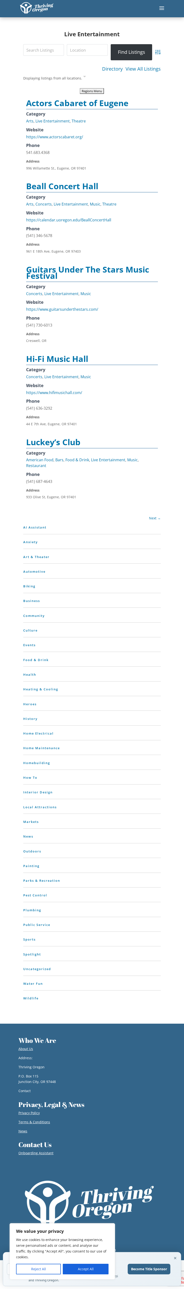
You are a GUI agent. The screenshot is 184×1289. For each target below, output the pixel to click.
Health (29, 674)
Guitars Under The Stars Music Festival (87, 272)
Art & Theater (36, 557)
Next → (155, 518)
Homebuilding (36, 763)
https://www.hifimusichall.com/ (54, 392)
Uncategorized (37, 969)
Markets (31, 822)
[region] (62, 1251)
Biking (29, 586)
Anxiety (30, 542)
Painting (31, 866)
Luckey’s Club (53, 442)
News (28, 836)
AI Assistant (34, 527)
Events (29, 645)
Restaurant (36, 465)
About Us (25, 1048)
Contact (24, 1090)
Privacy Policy (29, 1113)
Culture (30, 630)
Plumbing (32, 910)
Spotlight (32, 954)
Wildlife (31, 998)
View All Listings (143, 69)
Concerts (43, 204)
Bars (59, 459)
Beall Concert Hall (62, 186)
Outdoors (32, 851)
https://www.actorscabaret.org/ (54, 137)
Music (95, 204)
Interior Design (38, 792)
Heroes (30, 704)
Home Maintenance (41, 748)
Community (34, 616)
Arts (30, 121)
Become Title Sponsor (149, 1269)
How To (30, 777)
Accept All (86, 1269)
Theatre (79, 121)
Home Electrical (38, 733)
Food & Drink (77, 459)
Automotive (34, 571)
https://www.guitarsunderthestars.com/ (62, 309)
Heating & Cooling (40, 689)
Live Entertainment (52, 121)
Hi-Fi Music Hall (57, 358)
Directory (112, 69)
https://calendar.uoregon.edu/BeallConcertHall (68, 220)
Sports (29, 939)
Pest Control (35, 895)
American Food (39, 459)
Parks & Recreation (41, 880)
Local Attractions (40, 807)
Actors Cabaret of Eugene (77, 103)
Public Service (36, 925)
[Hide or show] (84, 77)
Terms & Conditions (34, 1122)
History (30, 719)
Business (31, 601)
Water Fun (33, 983)
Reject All (38, 1269)
